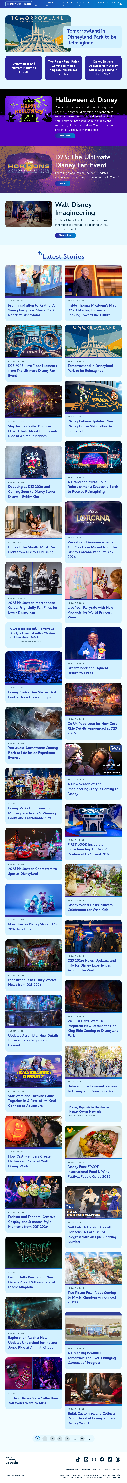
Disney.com (116, 1469)
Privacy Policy (76, 1475)
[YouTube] (86, 1459)
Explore (115, 3)
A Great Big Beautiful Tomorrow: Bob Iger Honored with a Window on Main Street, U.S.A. (32, 633)
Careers (107, 1469)
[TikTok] (78, 1459)
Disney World (50, 4)
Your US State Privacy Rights (110, 1475)
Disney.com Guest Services (95, 1477)
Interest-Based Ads (113, 1477)
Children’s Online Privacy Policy (72, 1477)
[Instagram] (94, 1459)
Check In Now (65, 136)
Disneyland (67, 4)
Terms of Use (64, 1475)
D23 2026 (37, 4)
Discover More (65, 235)
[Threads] (117, 1459)
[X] (109, 1459)
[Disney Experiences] (11, 1460)
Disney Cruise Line (84, 4)
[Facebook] (101, 1459)
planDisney (86, 1469)
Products (103, 3)
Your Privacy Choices (91, 1475)
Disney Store (97, 1469)
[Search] (121, 4)
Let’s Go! (63, 183)
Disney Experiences (72, 1469)
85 (82, 1438)
